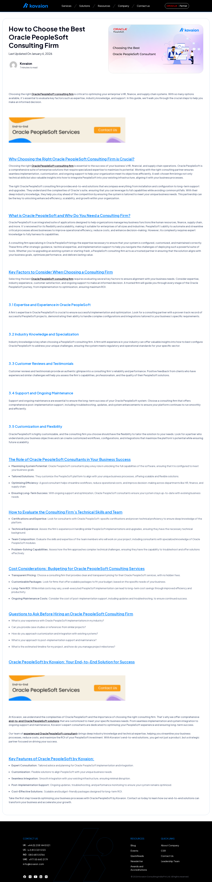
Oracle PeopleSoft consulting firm (53, 94)
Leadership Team (170, 861)
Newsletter (137, 861)
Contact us (143, 5)
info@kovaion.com (33, 864)
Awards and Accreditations (139, 868)
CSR (163, 850)
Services (66, 5)
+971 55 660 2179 (38, 859)
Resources (104, 5)
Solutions (84, 5)
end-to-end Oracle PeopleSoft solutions (34, 721)
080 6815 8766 (36, 854)
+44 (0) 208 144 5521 (39, 845)
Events (134, 850)
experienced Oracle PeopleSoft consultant (50, 733)
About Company (170, 845)
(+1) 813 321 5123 (37, 849)
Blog (133, 845)
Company (123, 5)
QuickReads (137, 855)
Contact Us (167, 855)
